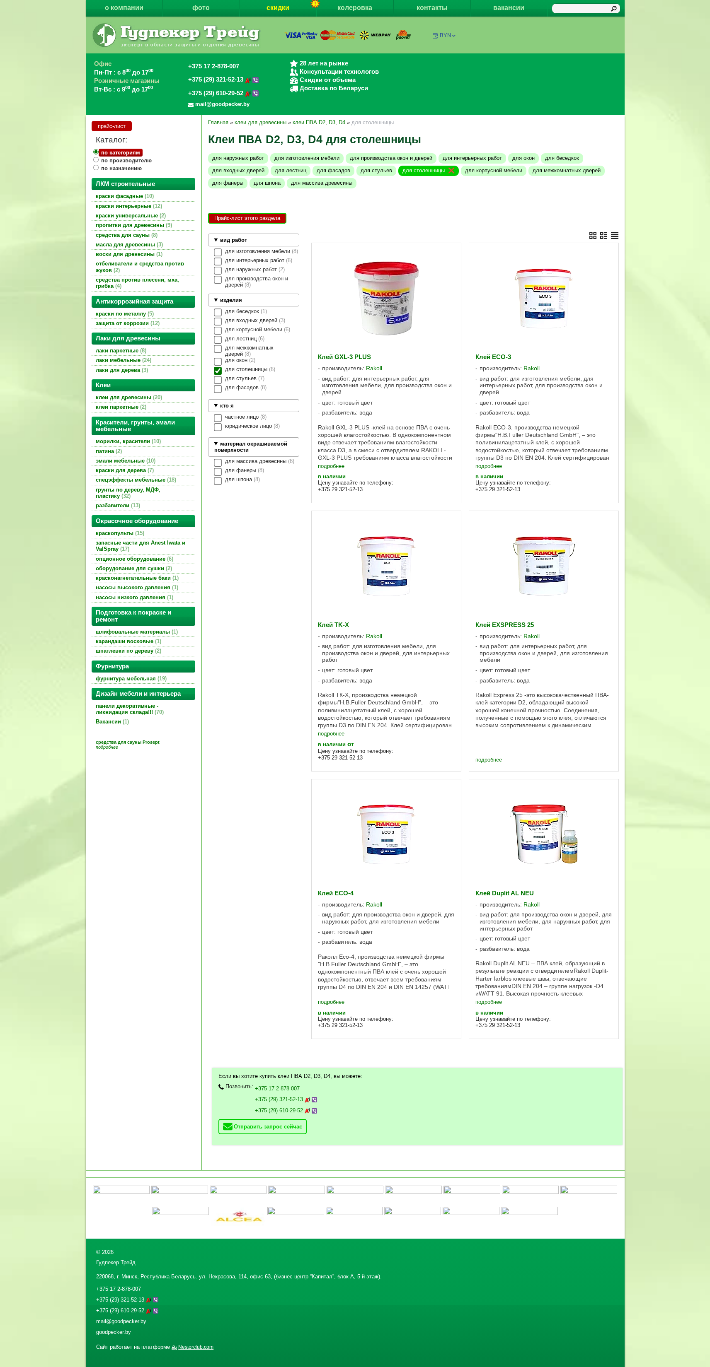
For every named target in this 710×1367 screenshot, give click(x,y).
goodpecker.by (113, 1332)
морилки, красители (127, 441)
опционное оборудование (134, 559)
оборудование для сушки (133, 568)
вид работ (233, 240)
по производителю (126, 160)
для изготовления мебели (306, 158)
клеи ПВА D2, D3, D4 (319, 122)
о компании (124, 7)
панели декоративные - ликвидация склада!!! (129, 709)
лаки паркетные (120, 350)
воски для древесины (128, 254)
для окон (523, 158)
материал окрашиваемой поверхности (250, 447)
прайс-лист (112, 126)
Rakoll (374, 368)
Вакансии (111, 721)
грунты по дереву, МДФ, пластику (128, 493)
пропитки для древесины (133, 225)
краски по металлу (124, 314)
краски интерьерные (128, 206)
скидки (278, 7)
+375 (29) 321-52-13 (216, 79)
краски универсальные (130, 215)
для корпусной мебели (493, 170)
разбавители (117, 505)
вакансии (508, 7)
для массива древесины (321, 183)
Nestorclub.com (195, 1347)
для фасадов (333, 170)
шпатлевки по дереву (128, 651)
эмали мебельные (125, 461)
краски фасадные (124, 196)
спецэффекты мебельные (135, 480)
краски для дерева (124, 470)
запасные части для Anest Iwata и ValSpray (140, 546)
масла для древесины (128, 244)
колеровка (354, 7)
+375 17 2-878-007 (213, 66)
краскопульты (119, 533)
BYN (445, 35)
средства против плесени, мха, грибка (137, 283)
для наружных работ (238, 158)
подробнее (331, 466)
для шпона (267, 183)
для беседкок (562, 158)
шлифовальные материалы (136, 632)
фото (201, 7)
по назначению (121, 168)
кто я (227, 405)
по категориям (120, 152)
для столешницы (423, 170)
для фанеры (227, 183)
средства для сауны (126, 235)
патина (108, 451)
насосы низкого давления (134, 597)
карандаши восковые (128, 641)
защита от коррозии (127, 323)
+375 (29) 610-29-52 (216, 93)
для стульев (376, 170)
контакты (432, 7)
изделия (231, 300)
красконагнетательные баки (136, 578)
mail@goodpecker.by (121, 1321)
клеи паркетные (120, 407)
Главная (218, 122)
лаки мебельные (123, 360)
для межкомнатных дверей (567, 170)
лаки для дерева (121, 370)
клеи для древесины (128, 397)
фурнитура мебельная (130, 678)
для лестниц (290, 170)
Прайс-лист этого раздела (247, 218)
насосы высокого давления (136, 587)
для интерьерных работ (472, 158)
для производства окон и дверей (391, 158)
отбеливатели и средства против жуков (140, 266)
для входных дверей (238, 170)
